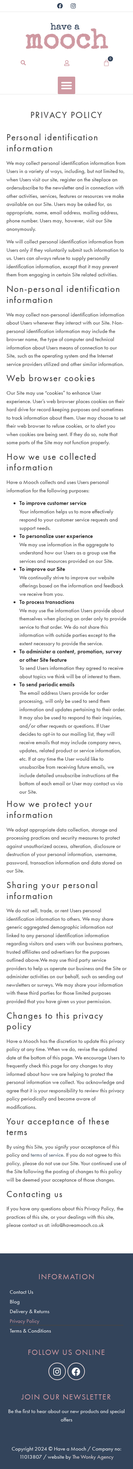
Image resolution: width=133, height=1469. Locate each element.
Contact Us (21, 1291)
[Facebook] (60, 6)
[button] (23, 63)
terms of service (47, 1154)
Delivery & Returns (29, 1311)
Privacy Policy (24, 1320)
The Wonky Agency (93, 1456)
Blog (15, 1301)
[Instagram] (73, 6)
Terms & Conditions (30, 1330)
